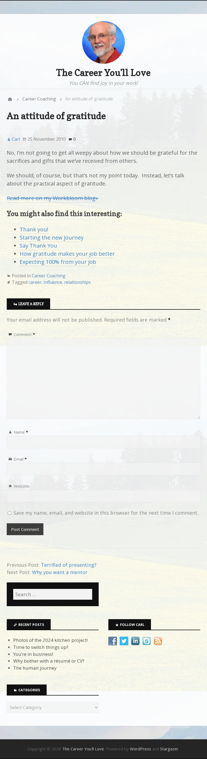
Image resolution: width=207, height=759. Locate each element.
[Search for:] (52, 594)
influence (53, 282)
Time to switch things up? (40, 647)
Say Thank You (38, 245)
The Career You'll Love (103, 72)
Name (21, 432)
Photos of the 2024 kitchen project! (50, 640)
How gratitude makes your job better (67, 253)
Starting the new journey (52, 237)
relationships (77, 282)
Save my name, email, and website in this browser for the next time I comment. (105, 513)
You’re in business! (33, 654)
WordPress (140, 748)
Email (20, 459)
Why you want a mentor (60, 572)
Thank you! (34, 229)
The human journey (35, 668)
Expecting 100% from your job (58, 261)
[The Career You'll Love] (10, 99)
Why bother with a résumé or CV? (48, 661)
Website (21, 486)
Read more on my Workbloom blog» (52, 198)
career (35, 282)
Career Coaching (39, 99)
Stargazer (169, 748)
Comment (24, 334)
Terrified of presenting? (68, 565)
